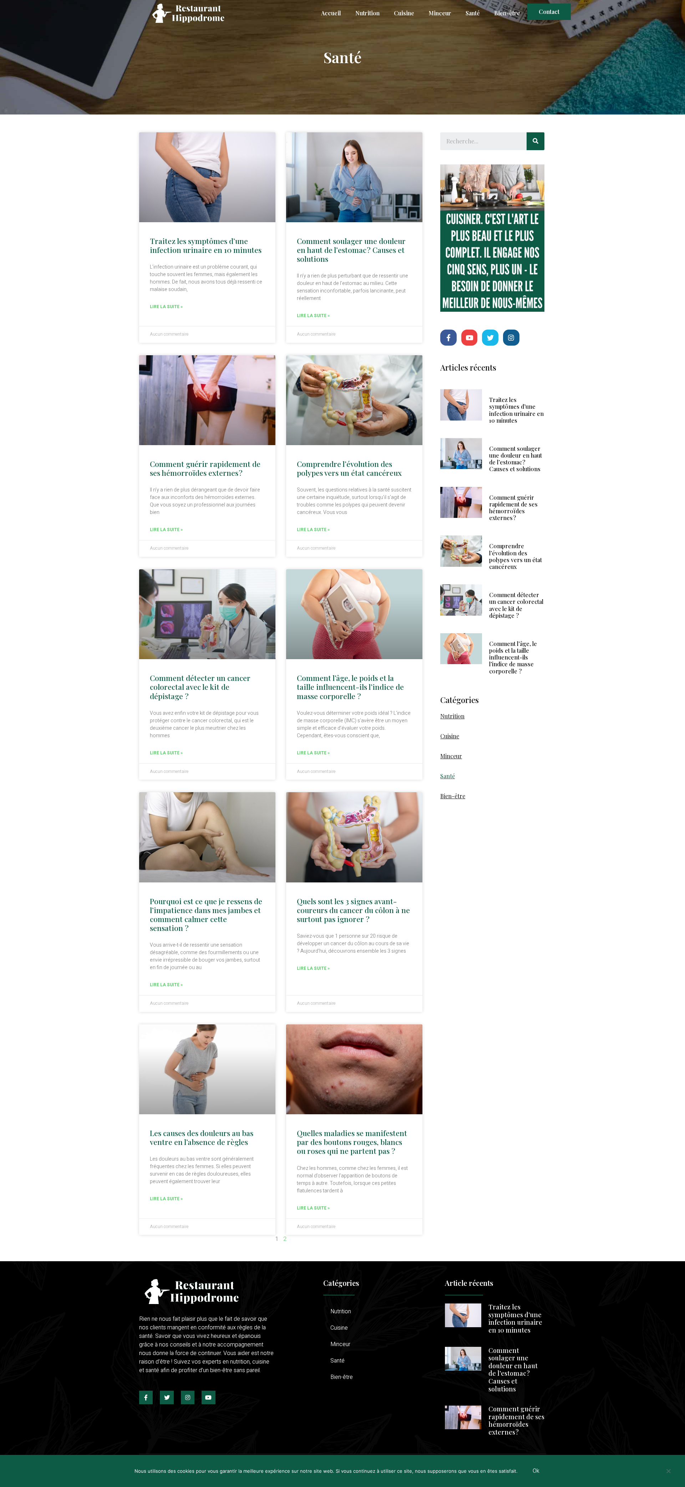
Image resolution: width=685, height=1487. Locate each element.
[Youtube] (469, 338)
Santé (473, 13)
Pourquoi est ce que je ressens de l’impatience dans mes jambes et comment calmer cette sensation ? (206, 914)
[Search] (535, 141)
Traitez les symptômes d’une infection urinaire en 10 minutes (206, 245)
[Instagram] (511, 338)
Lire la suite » (166, 307)
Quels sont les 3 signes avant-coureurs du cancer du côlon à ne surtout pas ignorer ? (353, 910)
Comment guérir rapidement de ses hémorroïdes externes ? (205, 468)
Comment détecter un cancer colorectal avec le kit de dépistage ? (200, 687)
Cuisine (404, 13)
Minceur (439, 13)
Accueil (331, 13)
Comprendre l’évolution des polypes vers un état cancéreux (349, 468)
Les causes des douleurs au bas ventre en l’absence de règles (201, 1137)
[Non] (668, 1473)
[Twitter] (490, 338)
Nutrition (367, 13)
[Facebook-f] (448, 338)
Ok (536, 1471)
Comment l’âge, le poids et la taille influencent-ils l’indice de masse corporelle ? (350, 687)
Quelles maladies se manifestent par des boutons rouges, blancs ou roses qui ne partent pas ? (352, 1142)
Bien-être (507, 13)
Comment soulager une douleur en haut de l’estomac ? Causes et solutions (351, 250)
